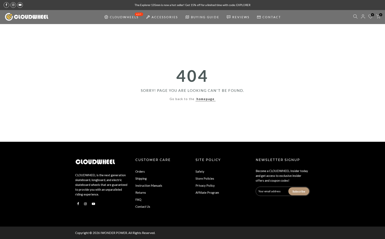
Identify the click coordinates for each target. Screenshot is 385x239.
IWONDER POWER (113, 233)
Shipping (141, 178)
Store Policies (205, 178)
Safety (200, 171)
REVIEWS (241, 17)
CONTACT (271, 17)
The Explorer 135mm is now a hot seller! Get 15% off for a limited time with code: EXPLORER (192, 5)
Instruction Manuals (148, 185)
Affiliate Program (207, 192)
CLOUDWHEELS (126, 16)
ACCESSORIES (165, 17)
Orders (140, 171)
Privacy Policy (205, 185)
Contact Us (142, 206)
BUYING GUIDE (205, 17)
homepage (206, 99)
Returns (140, 192)
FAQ (138, 199)
